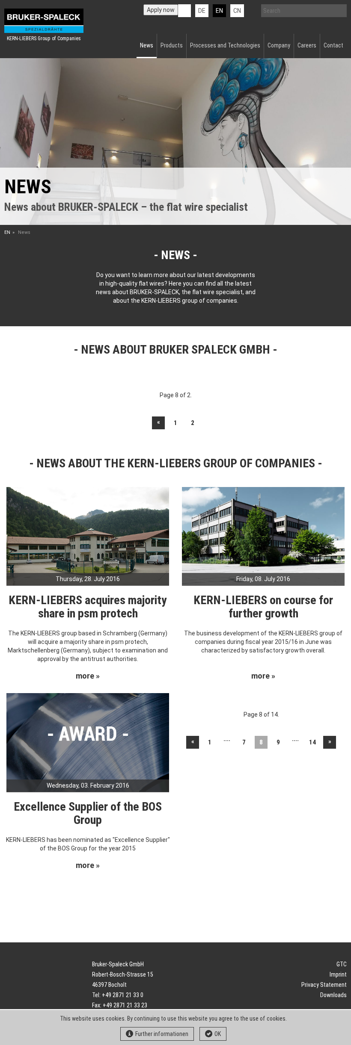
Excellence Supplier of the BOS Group (88, 813)
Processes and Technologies (225, 45)
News (146, 45)
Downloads (333, 995)
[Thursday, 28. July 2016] (87, 535)
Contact (333, 45)
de (201, 10)
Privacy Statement (324, 984)
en (219, 10)
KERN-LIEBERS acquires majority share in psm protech (88, 606)
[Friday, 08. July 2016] (263, 535)
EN (7, 232)
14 (312, 742)
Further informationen (161, 1033)
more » (88, 676)
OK (217, 1033)
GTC (341, 964)
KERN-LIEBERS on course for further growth (263, 606)
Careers (306, 45)
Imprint (338, 974)
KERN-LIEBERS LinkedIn (184, 10)
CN (237, 10)
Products (172, 45)
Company (279, 45)
